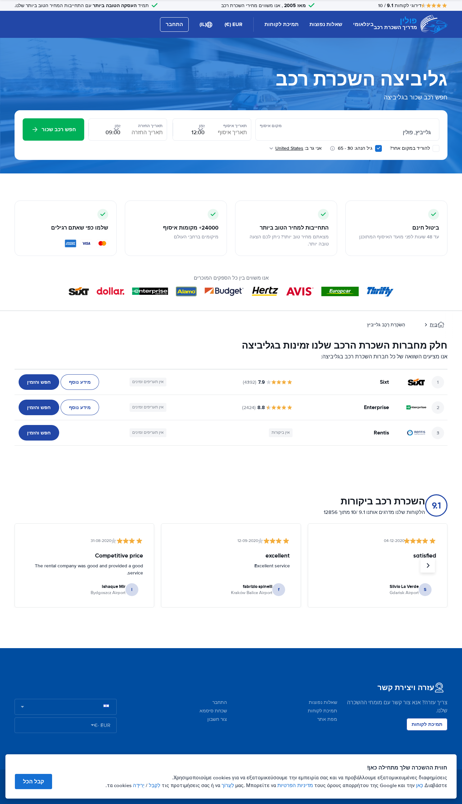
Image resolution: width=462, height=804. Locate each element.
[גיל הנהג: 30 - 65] (378, 148)
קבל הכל (33, 781)
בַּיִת (433, 325)
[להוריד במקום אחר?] (436, 148)
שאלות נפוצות (325, 24)
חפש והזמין (39, 382)
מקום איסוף (271, 126)
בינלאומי (363, 24)
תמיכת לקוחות (281, 24)
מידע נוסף (80, 382)
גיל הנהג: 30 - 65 (355, 148)
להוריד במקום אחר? (410, 148)
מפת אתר (327, 719)
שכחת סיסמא (213, 711)
